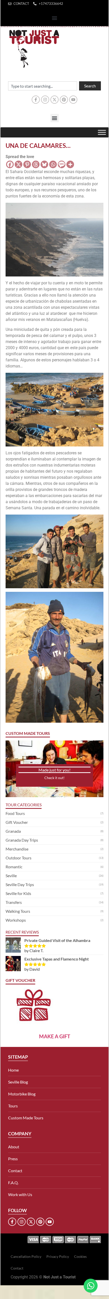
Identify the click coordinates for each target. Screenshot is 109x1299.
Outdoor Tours (18, 857)
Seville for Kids (18, 893)
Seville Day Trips (20, 884)
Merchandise (17, 848)
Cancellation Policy (26, 1256)
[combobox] (42, 85)
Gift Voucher (17, 822)
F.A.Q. (13, 1182)
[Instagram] (45, 100)
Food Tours (15, 813)
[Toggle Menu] (102, 132)
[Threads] (36, 164)
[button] (54, 18)
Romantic (14, 866)
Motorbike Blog (21, 1093)
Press (13, 1158)
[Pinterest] (64, 100)
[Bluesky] (44, 164)
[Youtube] (73, 100)
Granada (13, 831)
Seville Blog (18, 1081)
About (13, 1146)
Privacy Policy (57, 1256)
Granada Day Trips (22, 840)
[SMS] (61, 164)
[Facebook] (10, 164)
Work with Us (20, 1194)
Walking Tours (18, 911)
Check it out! (54, 778)
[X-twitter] (54, 100)
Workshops (16, 920)
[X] (18, 164)
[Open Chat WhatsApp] (91, 1286)
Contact (15, 1170)
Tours (13, 1105)
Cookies (80, 1256)
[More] (70, 164)
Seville (11, 875)
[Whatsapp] (53, 164)
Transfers (14, 902)
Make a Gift (54, 1036)
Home (13, 1070)
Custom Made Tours (25, 1117)
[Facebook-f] (36, 100)
